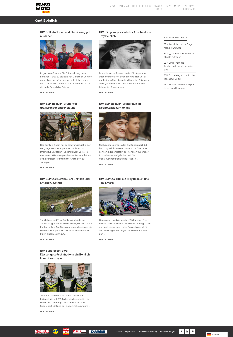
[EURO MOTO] (43, 8)
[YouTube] (187, 331)
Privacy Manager (167, 331)
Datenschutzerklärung (147, 331)
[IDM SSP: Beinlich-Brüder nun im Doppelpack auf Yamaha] (137, 126)
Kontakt (119, 331)
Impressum (130, 331)
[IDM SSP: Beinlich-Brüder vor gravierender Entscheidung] (78, 126)
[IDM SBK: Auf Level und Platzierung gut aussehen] (78, 54)
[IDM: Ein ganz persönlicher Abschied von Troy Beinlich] (137, 54)
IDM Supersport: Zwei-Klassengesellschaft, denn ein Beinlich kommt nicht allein (65, 254)
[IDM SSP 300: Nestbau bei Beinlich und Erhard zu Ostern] (78, 201)
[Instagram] (192, 331)
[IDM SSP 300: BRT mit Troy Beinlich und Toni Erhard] (137, 201)
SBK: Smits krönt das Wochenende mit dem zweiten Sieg (179, 66)
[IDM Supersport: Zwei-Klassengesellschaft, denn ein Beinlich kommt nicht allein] (78, 277)
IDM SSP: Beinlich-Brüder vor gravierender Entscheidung (58, 105)
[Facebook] (181, 331)
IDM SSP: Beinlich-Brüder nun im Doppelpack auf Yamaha (120, 105)
